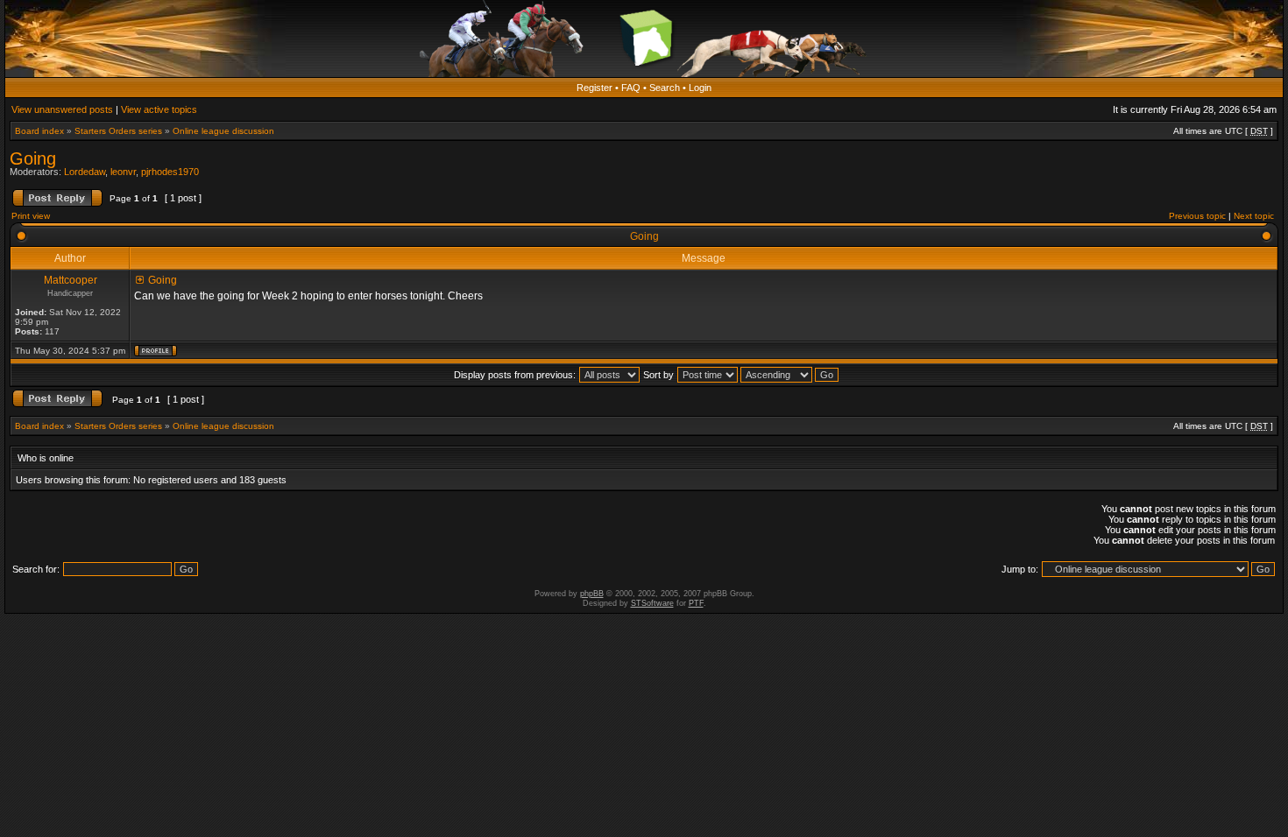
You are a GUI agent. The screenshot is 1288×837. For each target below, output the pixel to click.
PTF (696, 603)
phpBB (592, 593)
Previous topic (1197, 216)
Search (664, 87)
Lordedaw (84, 171)
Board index (39, 131)
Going (33, 158)
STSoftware (652, 603)
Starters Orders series (118, 131)
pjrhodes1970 (170, 171)
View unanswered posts (62, 109)
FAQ (630, 87)
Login (700, 87)
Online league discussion (223, 131)
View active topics (159, 109)
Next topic (1254, 216)
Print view (30, 216)
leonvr (123, 171)
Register (594, 87)
